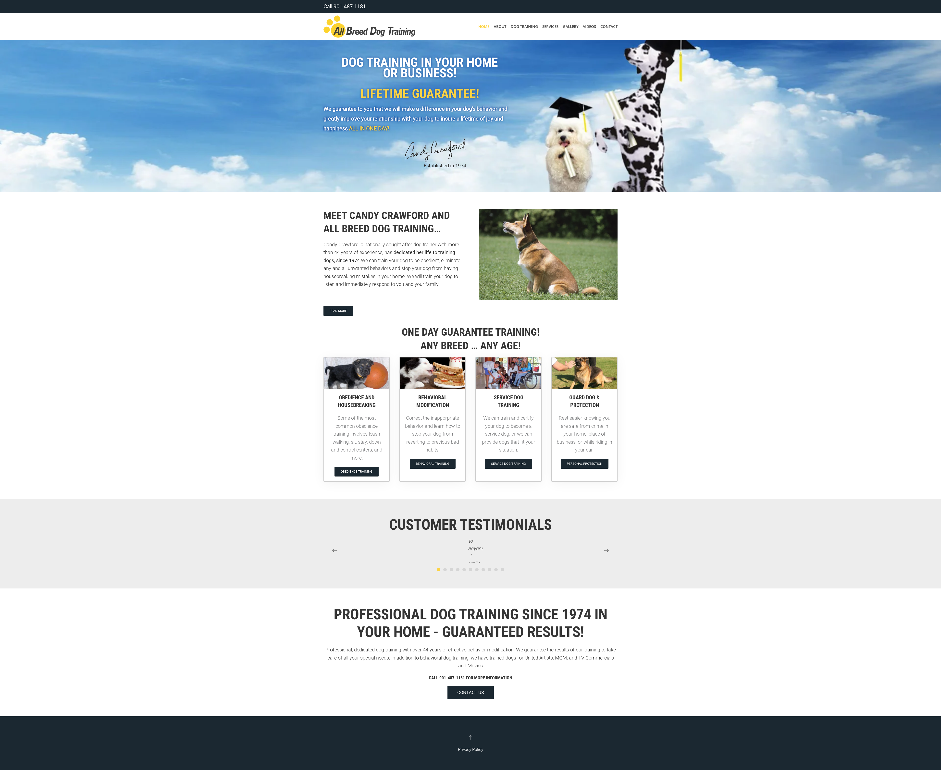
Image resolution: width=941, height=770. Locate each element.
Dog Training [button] (524, 26)
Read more (338, 311)
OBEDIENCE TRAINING (356, 471)
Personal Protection (584, 463)
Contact (609, 26)
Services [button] (550, 26)
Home (483, 26)
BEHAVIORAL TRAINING (432, 463)
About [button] (500, 26)
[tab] (438, 569)
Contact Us (470, 692)
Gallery (571, 26)
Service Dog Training (508, 463)
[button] (334, 551)
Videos (589, 26)
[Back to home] (369, 26)
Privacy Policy (470, 749)
